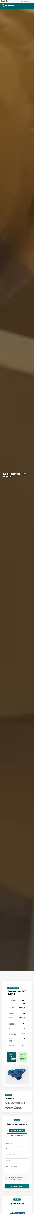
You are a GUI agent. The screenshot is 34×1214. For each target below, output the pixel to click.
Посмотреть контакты (17, 1135)
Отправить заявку (17, 1186)
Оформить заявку (17, 1130)
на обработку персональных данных (15, 1178)
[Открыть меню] (30, 5)
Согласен (11, 1177)
